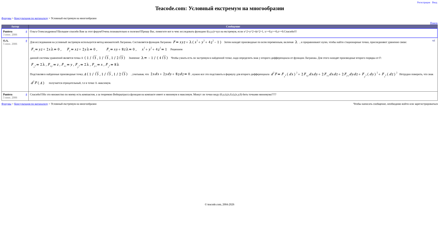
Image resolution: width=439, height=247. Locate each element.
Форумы (6, 18)
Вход (434, 2)
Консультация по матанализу (31, 18)
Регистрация (423, 2)
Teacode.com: (171, 8)
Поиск (434, 23)
